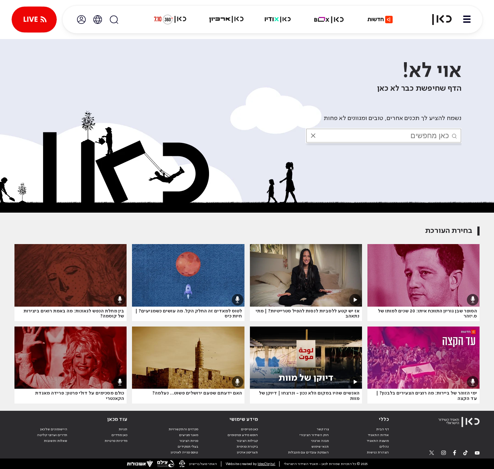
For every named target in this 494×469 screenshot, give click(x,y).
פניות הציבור (188, 441)
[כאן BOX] (329, 19)
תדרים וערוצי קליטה (52, 435)
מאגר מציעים (188, 435)
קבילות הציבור (247, 441)
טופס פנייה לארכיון (184, 452)
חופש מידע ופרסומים (242, 435)
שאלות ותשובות (55, 441)
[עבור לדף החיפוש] (114, 19)
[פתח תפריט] (467, 19)
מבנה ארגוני (320, 441)
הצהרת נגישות (378, 452)
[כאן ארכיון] (226, 19)
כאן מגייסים (249, 429)
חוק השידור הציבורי (314, 435)
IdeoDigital (266, 464)
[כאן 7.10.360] (170, 19)
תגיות (123, 429)
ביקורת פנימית (247, 446)
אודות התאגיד (378, 435)
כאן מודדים (119, 435)
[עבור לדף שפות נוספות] (97, 19)
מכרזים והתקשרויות (183, 429)
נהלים (384, 446)
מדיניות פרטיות (116, 441)
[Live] (34, 19)
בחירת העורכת (448, 231)
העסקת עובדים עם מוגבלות (308, 452)
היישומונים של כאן (53, 429)
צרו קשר (323, 429)
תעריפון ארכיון (247, 452)
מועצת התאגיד (378, 441)
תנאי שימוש (320, 446)
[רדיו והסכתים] (278, 19)
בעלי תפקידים (188, 446)
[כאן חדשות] (380, 19)
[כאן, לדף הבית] (437, 19)
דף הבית (382, 429)
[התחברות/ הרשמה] (81, 19)
